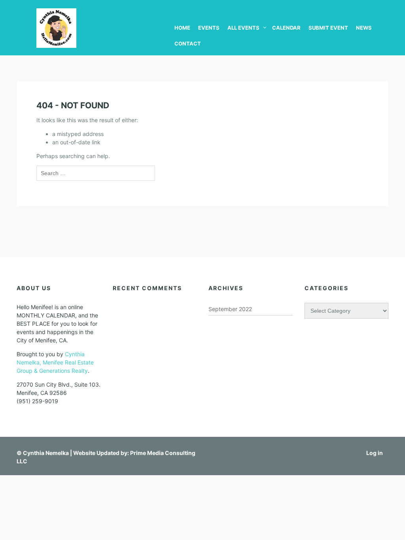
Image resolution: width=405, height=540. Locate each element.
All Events (243, 28)
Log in (374, 452)
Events (209, 28)
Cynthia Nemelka (46, 452)
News (364, 28)
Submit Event (328, 28)
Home (182, 28)
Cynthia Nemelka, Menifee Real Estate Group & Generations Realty (55, 362)
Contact (187, 43)
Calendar (286, 28)
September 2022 (230, 309)
